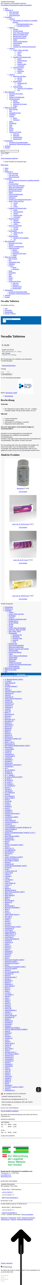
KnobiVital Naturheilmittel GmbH (16, 866)
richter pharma (10, 986)
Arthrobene (9, 707)
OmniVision (9, 937)
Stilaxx (7, 1034)
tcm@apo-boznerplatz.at (9, 1213)
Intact (7, 855)
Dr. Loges (8, 782)
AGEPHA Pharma (11, 686)
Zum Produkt (23, 491)
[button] (11, 378)
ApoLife (9, 702)
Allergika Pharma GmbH (13, 691)
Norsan (7, 921)
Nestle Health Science (12, 914)
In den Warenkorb (7, 374)
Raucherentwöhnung (15, 652)
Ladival (8, 874)
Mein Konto (4, 165)
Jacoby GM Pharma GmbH (14, 857)
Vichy (7, 1071)
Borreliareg (20, 488)
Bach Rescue (9, 714)
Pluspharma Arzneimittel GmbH (15, 966)
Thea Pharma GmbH (12, 1054)
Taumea (8, 1047)
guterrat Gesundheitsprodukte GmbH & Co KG (20, 832)
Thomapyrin (9, 1057)
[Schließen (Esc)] (7, 1275)
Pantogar (8, 947)
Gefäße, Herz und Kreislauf (17, 628)
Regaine (8, 979)
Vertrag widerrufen (6, 1263)
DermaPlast (9, 759)
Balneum (8, 716)
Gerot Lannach (10, 825)
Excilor (7, 803)
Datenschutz (12, 1218)
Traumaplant (9, 1059)
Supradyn (9, 1038)
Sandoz (7, 1000)
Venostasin (9, 1064)
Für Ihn (11, 624)
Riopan (7, 987)
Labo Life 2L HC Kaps (20, 560)
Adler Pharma (10, 683)
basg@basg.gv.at (6, 1176)
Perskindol (8, 953)
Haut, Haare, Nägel (15, 631)
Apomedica (9, 704)
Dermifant (8, 761)
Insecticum (9, 853)
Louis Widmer (10, 883)
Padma (7, 944)
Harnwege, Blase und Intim (17, 629)
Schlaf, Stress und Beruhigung (18, 656)
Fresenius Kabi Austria (12, 813)
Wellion (8, 1081)
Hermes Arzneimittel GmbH (14, 845)
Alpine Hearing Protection (13, 698)
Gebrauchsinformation (9, 365)
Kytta (7, 869)
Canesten (8, 751)
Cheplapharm (9, 754)
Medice (7, 897)
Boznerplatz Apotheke (13, 738)
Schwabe (8, 1014)
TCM (14, 642)
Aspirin (7, 709)
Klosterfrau (9, 864)
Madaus (8, 888)
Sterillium (8, 1033)
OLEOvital (9, 930)
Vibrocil (8, 1069)
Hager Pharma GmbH (12, 836)
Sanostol (8, 1007)
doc (6, 768)
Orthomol (8, 940)
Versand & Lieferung (28, 1218)
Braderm (8, 740)
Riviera (7, 989)
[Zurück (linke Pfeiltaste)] (1, 1277)
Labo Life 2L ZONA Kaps (20, 524)
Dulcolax (8, 789)
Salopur (8, 996)
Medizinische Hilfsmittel (12, 668)
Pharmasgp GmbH (11, 393)
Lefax (7, 878)
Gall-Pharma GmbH (11, 817)
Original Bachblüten (12, 939)
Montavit (8, 902)
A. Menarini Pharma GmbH (14, 679)
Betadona (8, 723)
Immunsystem (13, 643)
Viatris (7, 1067)
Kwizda (8, 867)
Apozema (9, 705)
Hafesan (8, 834)
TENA (7, 1050)
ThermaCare (9, 1055)
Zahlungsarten (5, 1219)
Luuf (7, 886)
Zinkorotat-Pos (10, 1090)
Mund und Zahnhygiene (16, 647)
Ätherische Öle (17, 635)
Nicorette (8, 918)
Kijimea (8, 862)
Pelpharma (8, 951)
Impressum (4, 1218)
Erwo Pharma (9, 796)
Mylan (7, 909)
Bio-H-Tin (8, 726)
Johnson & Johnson (12, 859)
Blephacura (9, 737)
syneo (7, 1040)
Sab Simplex (9, 994)
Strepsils (8, 1036)
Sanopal (8, 1005)
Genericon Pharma (11, 822)
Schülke (8, 1012)
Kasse (16, 158)
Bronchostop (10, 744)
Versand (7, 353)
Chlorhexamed (10, 756)
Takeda (7, 1041)
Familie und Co (13, 621)
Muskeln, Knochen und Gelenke (19, 649)
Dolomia (8, 771)
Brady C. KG (9, 742)
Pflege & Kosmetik (11, 670)
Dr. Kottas (9, 780)
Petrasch (8, 954)
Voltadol (8, 1078)
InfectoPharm (9, 852)
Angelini (8, 700)
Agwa (7, 688)
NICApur (8, 916)
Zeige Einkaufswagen (7, 158)
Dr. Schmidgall (10, 785)
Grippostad (9, 831)
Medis (7, 899)
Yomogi (8, 1088)
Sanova (8, 1008)
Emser (7, 794)
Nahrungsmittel (13, 650)
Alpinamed (9, 697)
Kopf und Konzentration (16, 645)
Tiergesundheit (9, 673)
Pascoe (7, 949)
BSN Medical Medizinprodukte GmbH (17, 745)
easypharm (9, 791)
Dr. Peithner (9, 784)
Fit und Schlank (13, 622)
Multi (7, 904)
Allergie (11, 612)
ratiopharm (9, 973)
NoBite (7, 919)
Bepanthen (9, 721)
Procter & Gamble (11, 968)
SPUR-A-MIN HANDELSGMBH (16, 1029)
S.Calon (8, 993)
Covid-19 (11, 617)
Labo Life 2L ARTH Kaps (20, 596)
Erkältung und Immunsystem (17, 619)
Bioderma (8, 728)
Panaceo (8, 946)
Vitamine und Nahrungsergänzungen (20, 664)
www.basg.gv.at (6, 1175)
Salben (11, 654)
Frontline (8, 815)
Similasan (9, 1020)
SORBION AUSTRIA (12, 1027)
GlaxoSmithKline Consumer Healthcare (18, 827)
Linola (7, 881)
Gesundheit (8, 610)
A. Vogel (8, 681)
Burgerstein (9, 747)
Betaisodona (9, 724)
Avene (8, 711)
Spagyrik (15, 640)
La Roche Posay (11, 871)
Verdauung (12, 661)
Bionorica (8, 735)
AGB (19, 1218)
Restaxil (8, 982)
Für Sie (11, 626)
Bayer (7, 717)
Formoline (8, 810)
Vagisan (8, 1062)
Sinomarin (8, 1024)
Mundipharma (10, 906)
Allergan (8, 690)
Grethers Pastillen (11, 829)
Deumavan (9, 763)
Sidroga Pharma (11, 1015)
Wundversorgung (14, 666)
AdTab (7, 684)
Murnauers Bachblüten (12, 907)
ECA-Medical (10, 792)
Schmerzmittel (13, 657)
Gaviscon (8, 818)
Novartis (8, 923)
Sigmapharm (9, 1017)
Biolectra (8, 733)
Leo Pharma (9, 879)
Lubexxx (8, 885)
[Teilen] (5, 1275)
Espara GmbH (10, 798)
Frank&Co (9, 812)
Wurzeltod (8, 1085)
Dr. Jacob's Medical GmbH (14, 777)
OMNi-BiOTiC (10, 933)
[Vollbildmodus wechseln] (3, 1275)
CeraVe (8, 752)
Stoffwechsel (13, 659)
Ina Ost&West (10, 850)
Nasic (7, 911)
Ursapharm (9, 1061)
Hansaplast (9, 838)
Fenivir (7, 808)
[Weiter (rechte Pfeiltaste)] (3, 1277)
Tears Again (9, 1048)
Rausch (7, 975)
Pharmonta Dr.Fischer (12, 963)
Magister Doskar (10, 890)
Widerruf (13, 1219)
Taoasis (8, 1045)
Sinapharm (9, 1022)
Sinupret (8, 1026)
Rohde (7, 991)
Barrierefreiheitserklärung (25, 1219)
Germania (8, 824)
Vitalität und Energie (15, 663)
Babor (7, 712)
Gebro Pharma (10, 820)
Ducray (7, 787)
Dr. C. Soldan (9, 775)
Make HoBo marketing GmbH (15, 892)
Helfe (7, 843)
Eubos (7, 799)
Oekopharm (9, 928)
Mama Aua (9, 893)
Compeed (8, 758)
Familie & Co (9, 609)
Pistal (7, 965)
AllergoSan (9, 693)
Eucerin (8, 801)
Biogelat (8, 730)
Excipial (8, 805)
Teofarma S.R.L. (10, 1052)
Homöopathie (13, 633)
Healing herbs (9, 839)
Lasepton (8, 876)
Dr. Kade (8, 778)
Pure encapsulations (12, 972)
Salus (7, 998)
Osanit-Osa (9, 942)
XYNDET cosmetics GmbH (14, 1087)
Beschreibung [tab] (9, 396)
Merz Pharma (9, 900)
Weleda (8, 1080)
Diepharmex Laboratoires (13, 765)
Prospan (8, 970)
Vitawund (8, 1076)
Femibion (8, 806)
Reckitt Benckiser (11, 977)
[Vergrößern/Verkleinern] (1, 1275)
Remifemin (9, 980)
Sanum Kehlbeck (11, 1010)
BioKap (8, 731)
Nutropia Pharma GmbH (13, 926)
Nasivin (8, 913)
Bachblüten (12, 616)
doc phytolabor (10, 770)
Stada (7, 1031)
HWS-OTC (9, 848)
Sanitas (7, 1001)
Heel (7, 841)
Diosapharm (9, 766)
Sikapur (8, 1019)
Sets (6, 671)
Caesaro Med (9, 749)
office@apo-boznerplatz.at (10, 1197)
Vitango (8, 1074)
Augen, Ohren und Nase (16, 614)
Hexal (7, 846)
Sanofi (8, 1003)
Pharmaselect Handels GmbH (14, 960)
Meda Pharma (9, 895)
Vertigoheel (9, 1066)
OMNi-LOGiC (10, 935)
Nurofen (8, 925)
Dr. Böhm (9, 773)
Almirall (8, 695)
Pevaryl (8, 956)
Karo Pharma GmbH (12, 860)
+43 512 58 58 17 (7, 1192)
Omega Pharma (10, 932)
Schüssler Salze (17, 638)
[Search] (4, 321)
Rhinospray (9, 984)
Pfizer (7, 958)
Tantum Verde (10, 1043)
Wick (7, 1083)
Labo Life (9, 872)
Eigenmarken (9, 607)
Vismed (8, 1073)
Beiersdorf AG (10, 719)
